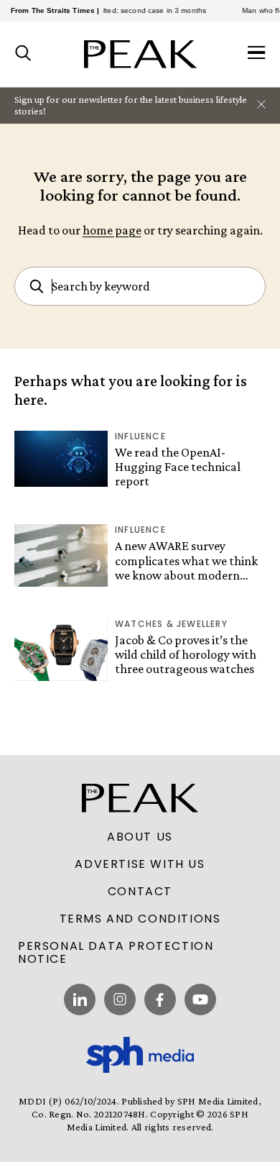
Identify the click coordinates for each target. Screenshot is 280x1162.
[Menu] (257, 54)
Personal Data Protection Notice (115, 953)
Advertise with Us (140, 864)
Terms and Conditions (140, 918)
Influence (140, 436)
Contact (140, 891)
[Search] (23, 54)
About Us (140, 837)
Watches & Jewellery (171, 624)
